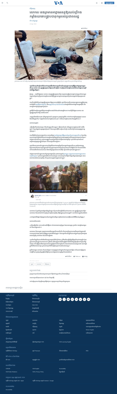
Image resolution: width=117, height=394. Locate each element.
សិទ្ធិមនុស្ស (34, 326)
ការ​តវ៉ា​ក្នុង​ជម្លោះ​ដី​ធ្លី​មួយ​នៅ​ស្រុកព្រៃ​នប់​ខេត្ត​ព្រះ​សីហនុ (67, 135)
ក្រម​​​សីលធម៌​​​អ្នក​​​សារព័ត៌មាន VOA (66, 359)
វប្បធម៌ (60, 326)
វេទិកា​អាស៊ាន (35, 311)
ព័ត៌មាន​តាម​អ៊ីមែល (63, 350)
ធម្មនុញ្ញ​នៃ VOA (36, 359)
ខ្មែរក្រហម (61, 329)
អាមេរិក (7, 326)
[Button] (84, 28)
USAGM (8, 368)
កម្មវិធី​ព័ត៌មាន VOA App (11, 350)
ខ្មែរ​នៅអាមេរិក (9, 329)
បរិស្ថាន (61, 320)
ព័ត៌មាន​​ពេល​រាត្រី (36, 301)
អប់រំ (33, 333)
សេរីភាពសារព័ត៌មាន (90, 323)
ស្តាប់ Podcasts (36, 350)
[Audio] (96, 3)
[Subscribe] (88, 299)
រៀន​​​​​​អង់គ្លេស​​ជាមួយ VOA (38, 342)
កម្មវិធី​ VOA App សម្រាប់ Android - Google (43, 380)
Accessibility (62, 368)
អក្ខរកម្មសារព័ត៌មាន (90, 320)
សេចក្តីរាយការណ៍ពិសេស (64, 333)
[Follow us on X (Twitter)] (64, 299)
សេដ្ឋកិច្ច (34, 323)
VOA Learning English (65, 342)
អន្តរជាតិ (8, 323)
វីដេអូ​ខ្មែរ (8, 298)
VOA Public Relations (11, 371)
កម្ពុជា (7, 320)
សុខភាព (34, 329)
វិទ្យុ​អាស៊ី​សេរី (62, 371)
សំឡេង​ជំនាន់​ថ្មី (35, 308)
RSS (87, 350)
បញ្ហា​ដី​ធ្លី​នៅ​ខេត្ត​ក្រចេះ (40, 104)
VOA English (35, 368)
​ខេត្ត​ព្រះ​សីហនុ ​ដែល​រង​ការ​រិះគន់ (56, 104)
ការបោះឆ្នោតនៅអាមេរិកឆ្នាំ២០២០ (93, 326)
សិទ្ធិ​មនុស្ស (32, 8)
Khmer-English (90, 329)
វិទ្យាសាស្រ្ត (61, 323)
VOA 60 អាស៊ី (9, 311)
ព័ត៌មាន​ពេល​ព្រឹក (36, 298)
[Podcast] (84, 299)
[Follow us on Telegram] (76, 299)
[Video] (102, 3)
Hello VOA (35, 305)
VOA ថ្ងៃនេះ (8, 305)
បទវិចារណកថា (89, 333)
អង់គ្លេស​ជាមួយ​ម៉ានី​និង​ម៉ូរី (11, 342)
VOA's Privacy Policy (38, 371)
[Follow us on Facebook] (60, 299)
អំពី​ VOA (8, 359)
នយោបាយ (34, 320)
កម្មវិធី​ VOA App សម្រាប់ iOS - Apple (15, 380)
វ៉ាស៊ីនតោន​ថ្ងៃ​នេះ (9, 301)
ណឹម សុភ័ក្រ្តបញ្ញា (33, 20)
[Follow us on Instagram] (72, 299)
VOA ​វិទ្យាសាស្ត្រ (9, 308)
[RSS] (80, 299)
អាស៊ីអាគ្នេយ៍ (8, 333)
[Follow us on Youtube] (68, 299)
